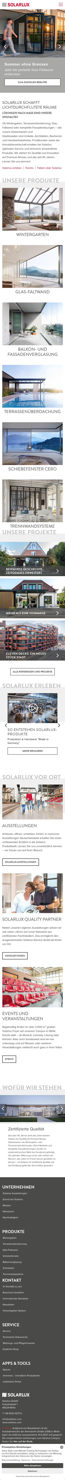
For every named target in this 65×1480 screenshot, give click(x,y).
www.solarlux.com (11, 1422)
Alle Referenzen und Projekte (32, 672)
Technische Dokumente (15, 1337)
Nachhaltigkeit (10, 1217)
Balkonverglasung (32, 324)
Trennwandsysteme (13, 1274)
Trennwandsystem (32, 501)
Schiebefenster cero (32, 444)
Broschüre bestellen (13, 1292)
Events (29, 168)
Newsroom (8, 1211)
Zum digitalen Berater (32, 82)
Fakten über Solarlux (49, 168)
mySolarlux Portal (12, 1381)
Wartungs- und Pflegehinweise (19, 1343)
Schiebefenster (11, 1256)
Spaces (6, 1369)
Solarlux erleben (12, 168)
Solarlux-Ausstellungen (20, 862)
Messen (7, 1205)
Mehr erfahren (32, 751)
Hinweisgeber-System (14, 1310)
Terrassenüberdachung (33, 386)
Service (7, 1331)
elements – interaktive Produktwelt (21, 1375)
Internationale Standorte (15, 1298)
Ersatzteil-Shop (11, 1349)
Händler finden (15, 955)
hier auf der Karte (22, 1441)
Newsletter (8, 1304)
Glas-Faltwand (33, 266)
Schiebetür (8, 1268)
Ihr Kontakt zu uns (12, 1286)
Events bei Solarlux (13, 1199)
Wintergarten (32, 209)
